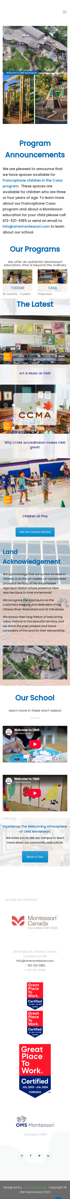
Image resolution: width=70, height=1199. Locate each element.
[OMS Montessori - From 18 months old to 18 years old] (33, 12)
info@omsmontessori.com (26, 226)
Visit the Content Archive (35, 532)
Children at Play (35, 516)
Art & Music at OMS (35, 373)
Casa (52, 288)
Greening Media (34, 1187)
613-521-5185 (36, 965)
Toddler (17, 288)
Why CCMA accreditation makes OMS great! (35, 444)
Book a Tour (35, 857)
